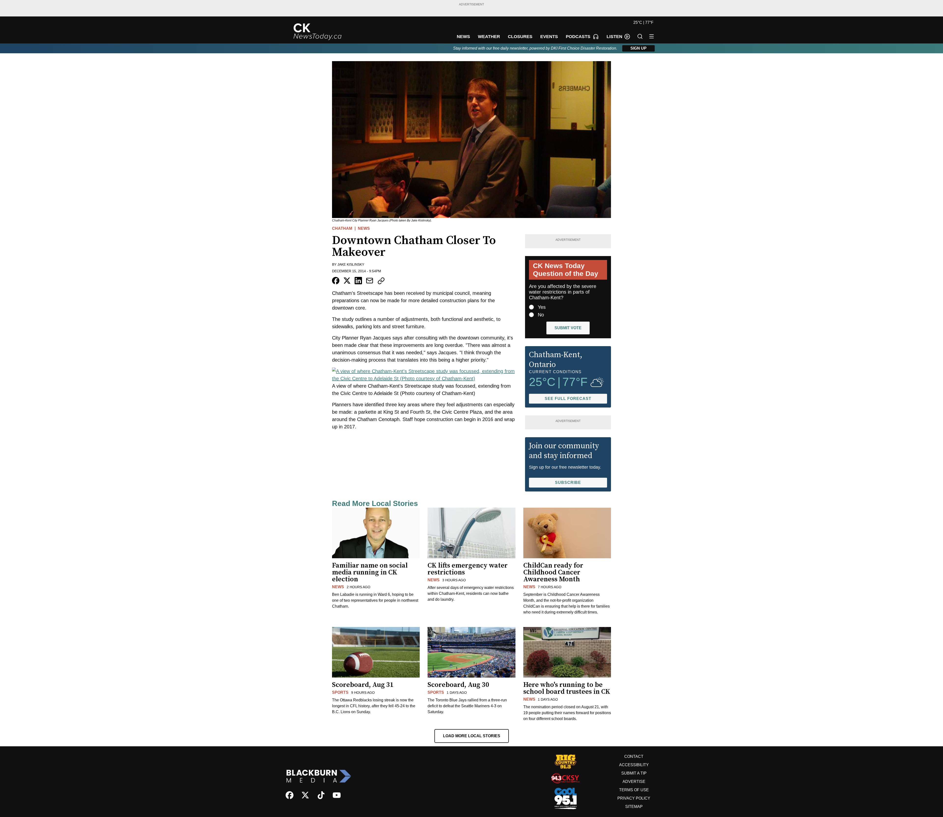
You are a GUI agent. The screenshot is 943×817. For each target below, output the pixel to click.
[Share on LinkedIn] (358, 280)
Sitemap (634, 806)
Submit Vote (568, 328)
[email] (369, 280)
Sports (340, 692)
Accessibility (634, 765)
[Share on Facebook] (335, 280)
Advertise (634, 781)
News (364, 228)
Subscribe (568, 482)
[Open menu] (651, 36)
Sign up (638, 48)
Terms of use (634, 790)
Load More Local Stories (471, 736)
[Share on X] (347, 280)
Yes (542, 307)
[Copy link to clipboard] (381, 281)
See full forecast (568, 398)
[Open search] (640, 36)
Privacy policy (633, 798)
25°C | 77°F (643, 22)
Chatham (342, 228)
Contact (633, 756)
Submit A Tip (634, 773)
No (541, 314)
